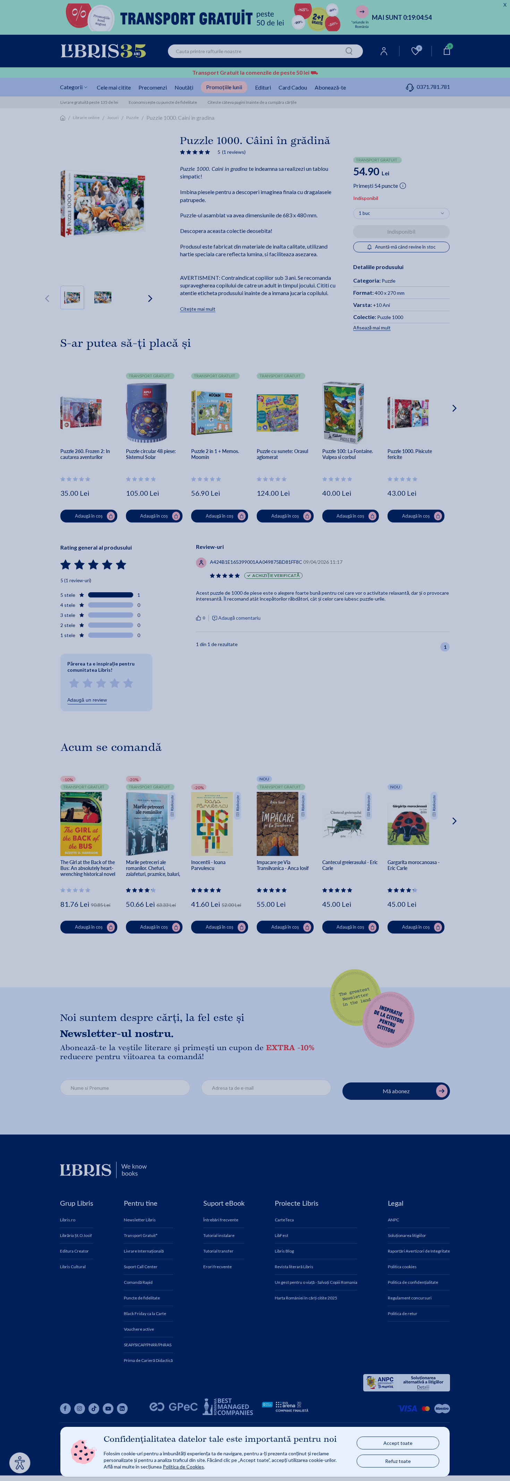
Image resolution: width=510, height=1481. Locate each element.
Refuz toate (398, 1461)
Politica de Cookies (183, 1467)
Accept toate (398, 1443)
